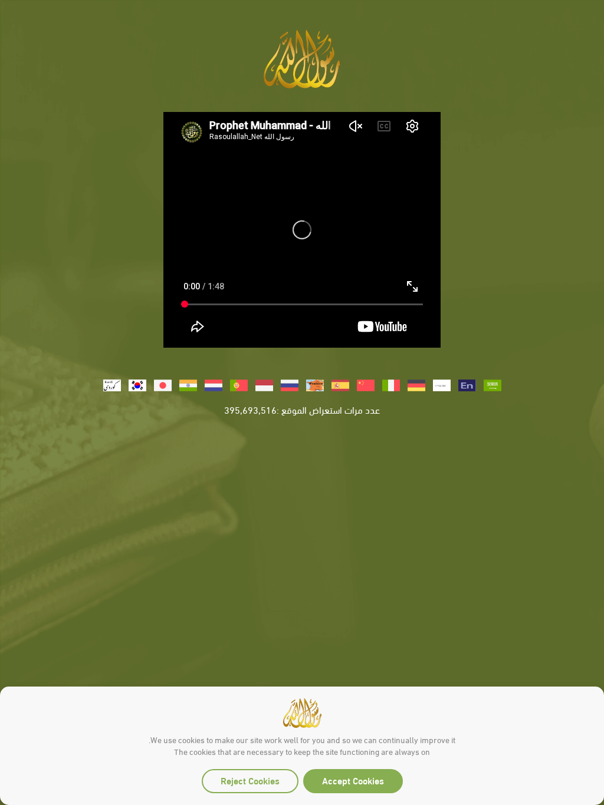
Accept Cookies (353, 780)
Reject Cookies (250, 780)
